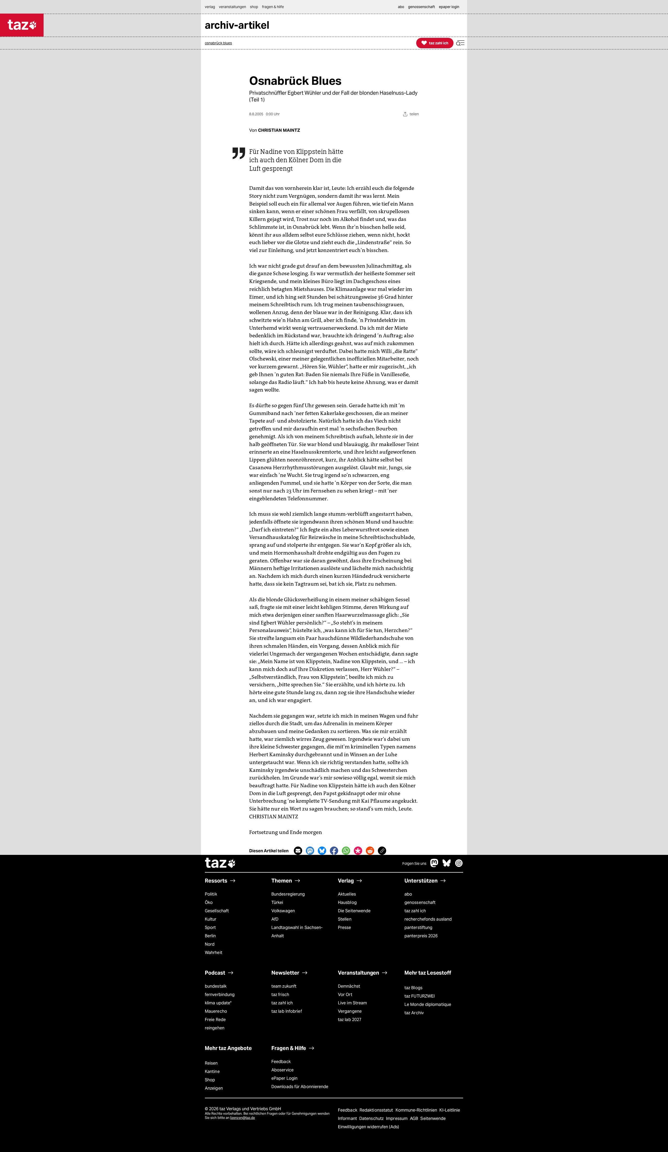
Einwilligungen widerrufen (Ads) (368, 1127)
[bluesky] (447, 865)
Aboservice (282, 1070)
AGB (414, 1118)
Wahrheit (213, 952)
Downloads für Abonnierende (300, 1086)
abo (408, 894)
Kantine (212, 1071)
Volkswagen (283, 911)
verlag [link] (210, 6)
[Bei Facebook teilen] (334, 851)
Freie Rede (215, 1019)
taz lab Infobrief (286, 1011)
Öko (209, 902)
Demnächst (349, 986)
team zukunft (283, 986)
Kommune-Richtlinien (417, 1110)
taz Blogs (413, 988)
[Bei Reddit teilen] (370, 851)
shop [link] (254, 6)
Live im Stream (352, 1003)
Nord (209, 944)
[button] (460, 43)
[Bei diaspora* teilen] (358, 851)
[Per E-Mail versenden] (298, 851)
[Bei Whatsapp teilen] (346, 851)
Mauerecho (216, 1011)
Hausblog (347, 902)
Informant (348, 1118)
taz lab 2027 (349, 1019)
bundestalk (215, 986)
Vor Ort (345, 994)
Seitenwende (433, 1118)
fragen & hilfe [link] (273, 6)
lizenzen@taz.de (242, 1117)
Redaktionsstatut (377, 1110)
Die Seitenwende (354, 911)
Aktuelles (347, 894)
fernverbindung (220, 994)
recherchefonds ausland (428, 919)
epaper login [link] (449, 6)
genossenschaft (420, 902)
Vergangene (350, 1011)
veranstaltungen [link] (232, 6)
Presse (344, 927)
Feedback (281, 1061)
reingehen (214, 1028)
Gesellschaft (217, 911)
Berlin (210, 936)
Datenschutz (372, 1118)
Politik (211, 894)
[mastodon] (434, 865)
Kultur (211, 919)
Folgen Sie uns (414, 863)
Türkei (277, 902)
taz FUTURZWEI (419, 996)
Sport (210, 927)
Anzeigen (214, 1088)
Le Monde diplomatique (427, 1004)
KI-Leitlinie (449, 1110)
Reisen (211, 1063)
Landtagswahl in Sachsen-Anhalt (297, 932)
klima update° (218, 1003)
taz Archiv (414, 1013)
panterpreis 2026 (421, 936)
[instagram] (459, 865)
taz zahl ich (415, 911)
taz (220, 863)
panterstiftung (418, 927)
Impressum (397, 1118)
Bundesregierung (288, 894)
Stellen (344, 919)
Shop (210, 1080)
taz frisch (280, 994)
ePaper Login (284, 1078)
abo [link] (401, 6)
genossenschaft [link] (421, 6)
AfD (274, 919)
